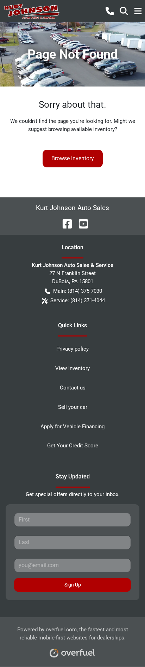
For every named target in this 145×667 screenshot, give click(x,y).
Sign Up (72, 585)
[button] (110, 11)
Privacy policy (72, 349)
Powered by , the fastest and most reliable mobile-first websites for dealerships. (72, 633)
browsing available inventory (81, 129)
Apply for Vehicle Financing (72, 426)
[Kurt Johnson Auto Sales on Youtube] (80, 223)
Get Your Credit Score (72, 445)
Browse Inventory (72, 158)
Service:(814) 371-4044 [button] (77, 300)
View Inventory (72, 368)
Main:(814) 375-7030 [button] (77, 291)
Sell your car (72, 407)
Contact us (73, 388)
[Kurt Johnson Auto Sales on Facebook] (64, 223)
